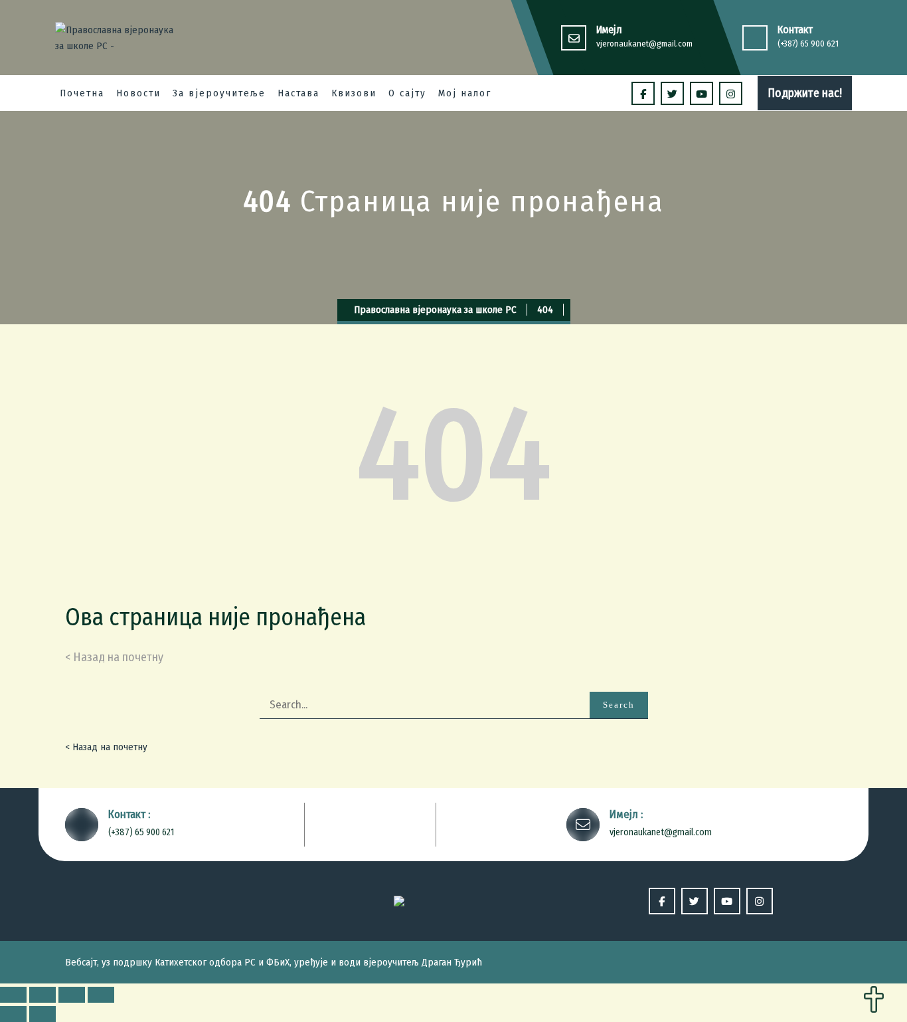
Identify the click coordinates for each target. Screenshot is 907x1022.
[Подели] (42, 995)
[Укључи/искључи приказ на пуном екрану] (71, 995)
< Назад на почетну (106, 747)
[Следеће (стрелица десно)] (42, 1014)
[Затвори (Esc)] (13, 995)
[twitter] (672, 93)
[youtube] (701, 93)
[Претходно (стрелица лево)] (13, 1014)
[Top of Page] (874, 1000)
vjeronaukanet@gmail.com (644, 44)
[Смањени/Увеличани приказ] (101, 995)
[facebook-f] (643, 93)
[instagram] (730, 93)
